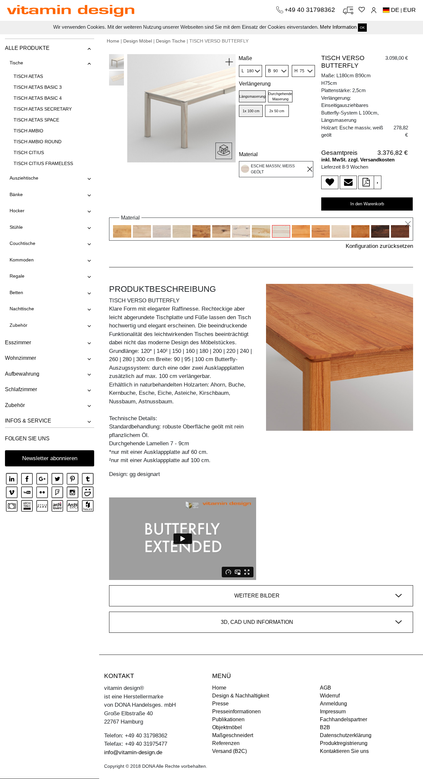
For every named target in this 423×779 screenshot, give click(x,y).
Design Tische (170, 41)
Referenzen (226, 743)
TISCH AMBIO (28, 130)
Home (113, 41)
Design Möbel (137, 41)
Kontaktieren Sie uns (344, 751)
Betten (16, 292)
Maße (245, 58)
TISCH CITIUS (29, 152)
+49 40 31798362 (311, 9)
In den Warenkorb (367, 203)
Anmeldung (333, 703)
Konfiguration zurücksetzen (379, 246)
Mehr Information (338, 27)
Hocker (17, 210)
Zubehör (18, 325)
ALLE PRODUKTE (27, 48)
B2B (325, 727)
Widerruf (330, 695)
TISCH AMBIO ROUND (37, 141)
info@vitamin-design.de (133, 752)
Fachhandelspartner (343, 719)
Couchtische (22, 243)
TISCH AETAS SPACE (36, 119)
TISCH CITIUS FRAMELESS (43, 163)
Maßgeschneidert (232, 735)
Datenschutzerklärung (345, 735)
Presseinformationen (236, 711)
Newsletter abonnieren (49, 458)
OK (362, 27)
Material (248, 154)
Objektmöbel (227, 727)
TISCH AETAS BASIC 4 (38, 98)
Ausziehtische (24, 178)
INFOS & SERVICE (28, 420)
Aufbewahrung (22, 374)
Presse (220, 703)
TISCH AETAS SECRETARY (43, 109)
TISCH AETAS (28, 76)
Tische (16, 62)
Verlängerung (255, 83)
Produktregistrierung (343, 743)
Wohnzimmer (20, 358)
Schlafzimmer (21, 389)
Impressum (333, 711)
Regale (17, 276)
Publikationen (228, 719)
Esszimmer (18, 342)
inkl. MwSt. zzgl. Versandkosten (358, 159)
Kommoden (22, 259)
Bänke (16, 194)
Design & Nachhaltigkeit (240, 695)
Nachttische (22, 308)
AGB (325, 688)
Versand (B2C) (229, 751)
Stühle (16, 227)
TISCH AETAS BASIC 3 (38, 87)
